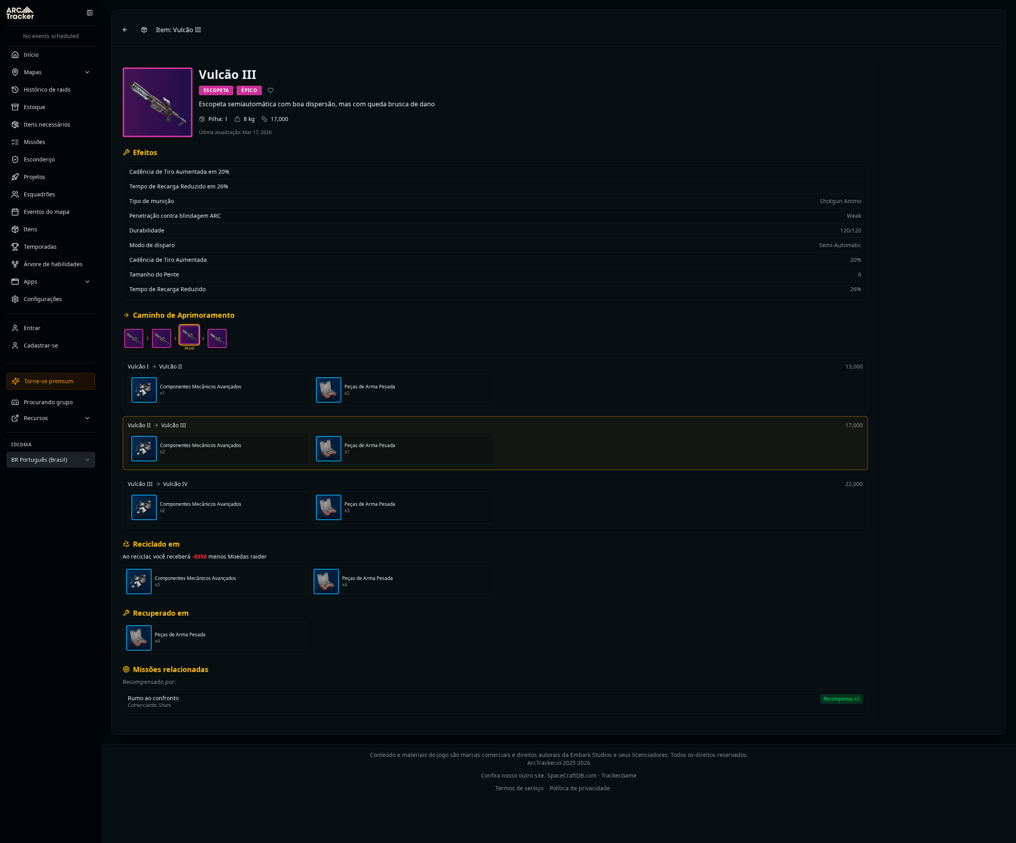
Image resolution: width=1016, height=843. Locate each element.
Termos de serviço (519, 788)
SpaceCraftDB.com (572, 775)
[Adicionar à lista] (270, 90)
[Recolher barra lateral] (89, 12)
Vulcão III (173, 425)
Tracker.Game (619, 775)
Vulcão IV (175, 484)
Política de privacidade (580, 788)
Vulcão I (138, 366)
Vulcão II (170, 366)
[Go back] (125, 30)
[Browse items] (144, 30)
